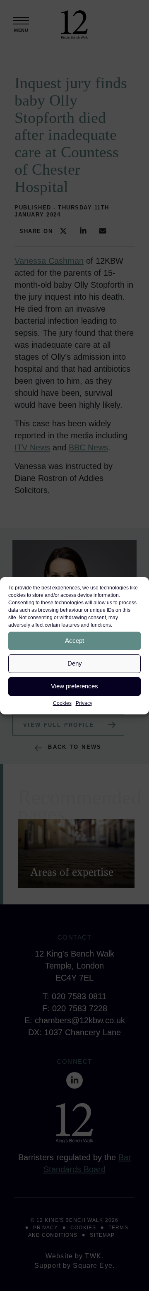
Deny (74, 663)
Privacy (84, 703)
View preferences (74, 686)
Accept (74, 640)
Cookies (62, 703)
